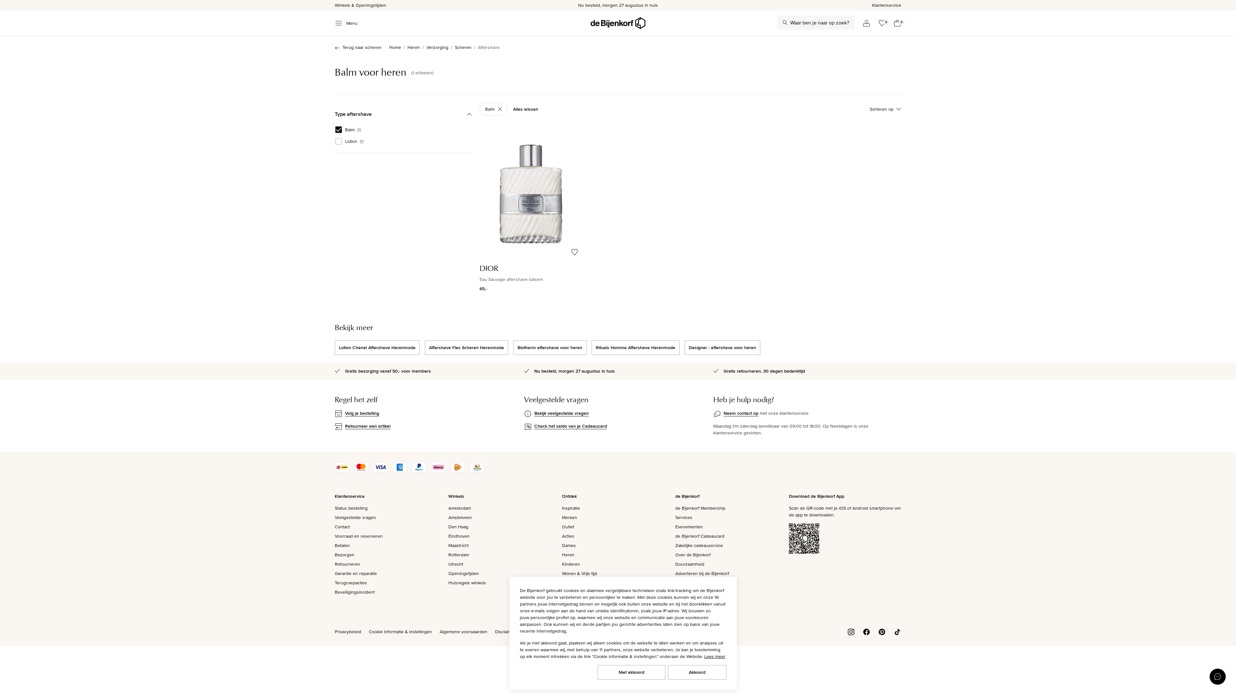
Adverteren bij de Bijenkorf (702, 573)
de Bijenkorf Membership (700, 508)
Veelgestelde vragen (355, 517)
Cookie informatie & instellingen (400, 631)
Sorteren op (882, 109)
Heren (568, 554)
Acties (568, 536)
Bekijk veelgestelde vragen (561, 413)
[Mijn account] (866, 23)
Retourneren (347, 564)
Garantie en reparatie (356, 573)
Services (683, 517)
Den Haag (458, 526)
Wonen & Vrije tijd (579, 573)
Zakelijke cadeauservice (699, 545)
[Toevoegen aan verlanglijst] (574, 252)
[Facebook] (866, 631)
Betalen (342, 545)
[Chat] (1218, 677)
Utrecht (455, 564)
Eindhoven (459, 536)
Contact (342, 526)
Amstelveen (460, 517)
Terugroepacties (351, 582)
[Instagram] (851, 631)
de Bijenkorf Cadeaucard (700, 536)
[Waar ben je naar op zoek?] (785, 22)
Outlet (568, 526)
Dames (569, 545)
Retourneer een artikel (367, 426)
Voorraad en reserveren (359, 536)
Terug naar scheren (361, 47)
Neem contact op (741, 413)
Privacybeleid (348, 631)
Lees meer (715, 656)
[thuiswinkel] (477, 470)
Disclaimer (505, 631)
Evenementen (689, 526)
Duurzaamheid (689, 564)
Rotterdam (458, 554)
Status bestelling (351, 508)
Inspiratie (571, 508)
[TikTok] (897, 631)
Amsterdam (459, 508)
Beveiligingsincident (355, 592)
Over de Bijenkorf (693, 554)
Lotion (354, 141)
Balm (353, 129)
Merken (569, 517)
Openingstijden (463, 573)
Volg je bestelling (362, 413)
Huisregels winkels (467, 582)
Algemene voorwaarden (463, 631)
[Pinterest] (882, 631)
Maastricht (458, 545)
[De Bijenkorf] (618, 23)
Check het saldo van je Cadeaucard (570, 426)
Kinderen (571, 564)
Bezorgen (344, 554)
